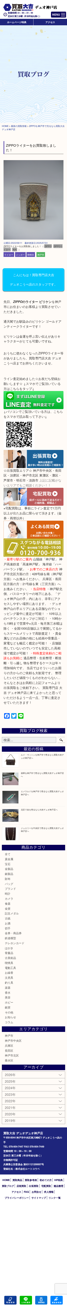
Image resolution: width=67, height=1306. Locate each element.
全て (7, 854)
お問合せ (36, 1192)
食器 (7, 903)
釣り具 (9, 982)
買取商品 (17, 1180)
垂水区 (9, 1060)
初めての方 (46, 1180)
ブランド (10, 888)
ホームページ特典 (16, 22)
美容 (7, 997)
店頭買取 (21, 1186)
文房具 (9, 977)
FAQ (26, 1192)
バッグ (9, 884)
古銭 (7, 918)
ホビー (9, 1002)
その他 (9, 1012)
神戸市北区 (12, 1055)
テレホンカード (14, 943)
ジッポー (20, 254)
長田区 (9, 1050)
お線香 (9, 972)
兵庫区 (9, 1045)
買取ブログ (8, 1186)
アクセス (50, 22)
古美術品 (10, 958)
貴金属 (9, 859)
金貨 (7, 908)
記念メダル (12, 913)
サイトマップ (38, 1197)
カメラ (9, 898)
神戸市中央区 (13, 1040)
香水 (7, 992)
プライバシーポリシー (17, 1197)
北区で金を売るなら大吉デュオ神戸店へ (39, 809)
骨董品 (9, 953)
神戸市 (40, 254)
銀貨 (7, 1007)
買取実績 (56, 1300)
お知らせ (10, 1017)
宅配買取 (46, 1186)
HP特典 (58, 1180)
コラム (9, 1022)
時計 (7, 893)
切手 (7, 928)
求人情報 (49, 1192)
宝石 (7, 864)
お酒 (7, 923)
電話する (10, 1300)
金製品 (9, 869)
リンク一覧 (55, 1197)
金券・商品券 (13, 933)
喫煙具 (30, 254)
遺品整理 (58, 1186)
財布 (7, 879)
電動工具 (10, 968)
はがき (9, 948)
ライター (8, 254)
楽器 (7, 987)
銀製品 (9, 874)
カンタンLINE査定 (26, 1300)
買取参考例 (31, 1180)
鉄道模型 (10, 938)
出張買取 (34, 1186)
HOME (6, 1180)
